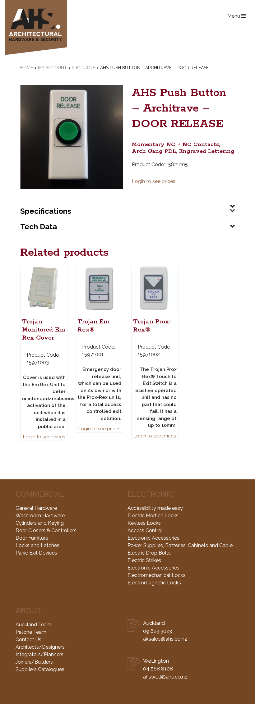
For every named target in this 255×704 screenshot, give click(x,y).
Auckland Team (33, 625)
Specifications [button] (45, 211)
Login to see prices (153, 181)
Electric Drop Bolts (149, 553)
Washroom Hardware (40, 516)
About (29, 610)
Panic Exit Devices (36, 553)
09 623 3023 (157, 631)
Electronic (150, 494)
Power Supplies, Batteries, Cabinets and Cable (180, 545)
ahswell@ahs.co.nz (165, 677)
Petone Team (31, 632)
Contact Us (28, 639)
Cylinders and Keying (40, 523)
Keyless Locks (144, 523)
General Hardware (36, 508)
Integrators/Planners (39, 654)
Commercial (40, 494)
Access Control (145, 530)
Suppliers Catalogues (40, 669)
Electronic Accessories (153, 538)
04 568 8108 (158, 668)
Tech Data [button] (38, 226)
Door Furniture (32, 538)
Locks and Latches (37, 545)
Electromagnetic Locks (154, 583)
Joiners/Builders (34, 662)
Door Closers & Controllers (46, 530)
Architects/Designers (40, 647)
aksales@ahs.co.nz (165, 639)
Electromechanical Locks (157, 575)
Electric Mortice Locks (153, 516)
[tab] (127, 201)
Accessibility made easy (155, 508)
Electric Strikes (144, 560)
